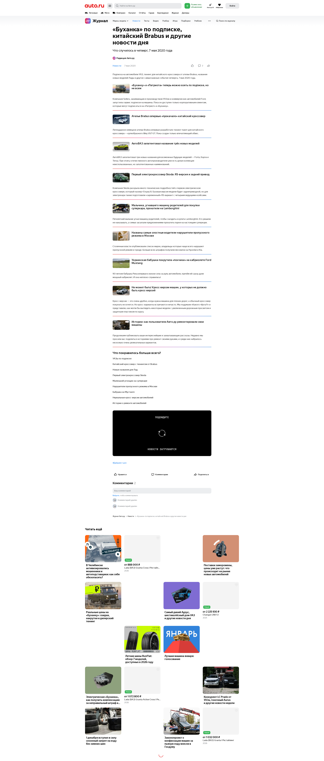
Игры (175, 21)
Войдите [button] (116, 495)
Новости (136, 21)
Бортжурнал (163, 13)
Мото (107, 13)
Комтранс (121, 13)
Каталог (132, 13)
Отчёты (142, 13)
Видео (156, 21)
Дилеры (185, 13)
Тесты (146, 21)
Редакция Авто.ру (125, 58)
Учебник (198, 21)
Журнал (175, 13)
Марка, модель (119, 21)
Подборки (185, 21)
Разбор (166, 21)
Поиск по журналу (227, 21)
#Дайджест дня (119, 463)
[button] (142, 548)
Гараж (151, 13)
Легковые (93, 13)
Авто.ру (94, 6)
